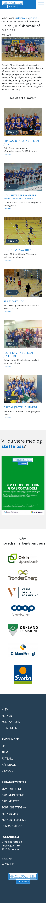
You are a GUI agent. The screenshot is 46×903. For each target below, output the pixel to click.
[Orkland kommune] (23, 631)
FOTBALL (7, 758)
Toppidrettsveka (14, 807)
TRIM (5, 752)
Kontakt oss (11, 722)
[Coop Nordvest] (23, 612)
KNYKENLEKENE (12, 789)
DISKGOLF (8, 770)
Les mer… (8, 154)
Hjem (5, 709)
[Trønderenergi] (23, 576)
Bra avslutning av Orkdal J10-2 (21, 142)
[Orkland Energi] (23, 651)
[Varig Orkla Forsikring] (23, 593)
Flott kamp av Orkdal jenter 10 (18, 354)
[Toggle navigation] (41, 4)
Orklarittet (10, 801)
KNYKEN (7, 715)
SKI (3, 746)
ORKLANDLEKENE (13, 795)
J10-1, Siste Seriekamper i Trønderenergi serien (20, 197)
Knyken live (10, 813)
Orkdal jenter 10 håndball (22, 407)
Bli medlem (10, 728)
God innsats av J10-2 (17, 250)
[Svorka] (23, 675)
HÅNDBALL (21, 18)
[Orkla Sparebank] (23, 560)
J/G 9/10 (33, 18)
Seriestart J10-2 (14, 301)
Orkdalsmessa (12, 826)
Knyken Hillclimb (14, 820)
